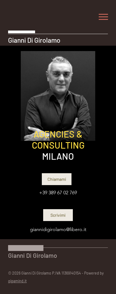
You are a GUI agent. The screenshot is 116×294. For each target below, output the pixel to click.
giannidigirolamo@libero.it (58, 229)
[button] (103, 17)
